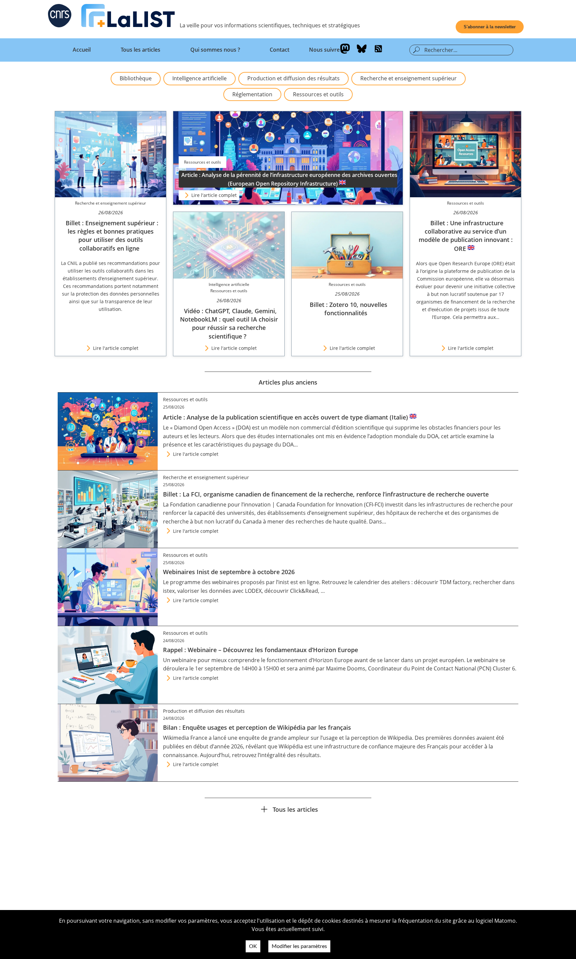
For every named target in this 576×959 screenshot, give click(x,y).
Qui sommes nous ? (215, 49)
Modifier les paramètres (299, 946)
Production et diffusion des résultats (293, 78)
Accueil (82, 49)
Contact (279, 49)
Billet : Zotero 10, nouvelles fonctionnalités (348, 309)
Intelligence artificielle (199, 78)
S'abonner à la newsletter (490, 26)
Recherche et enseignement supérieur (408, 78)
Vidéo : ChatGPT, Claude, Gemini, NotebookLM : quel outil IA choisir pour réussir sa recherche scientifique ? (229, 323)
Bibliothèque (136, 78)
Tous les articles (140, 49)
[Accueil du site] (128, 17)
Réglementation (252, 94)
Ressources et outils (318, 94)
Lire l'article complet (214, 195)
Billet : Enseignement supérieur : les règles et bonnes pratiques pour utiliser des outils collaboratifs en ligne (112, 235)
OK (253, 946)
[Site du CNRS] (59, 17)
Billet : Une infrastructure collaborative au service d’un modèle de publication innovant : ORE (466, 236)
